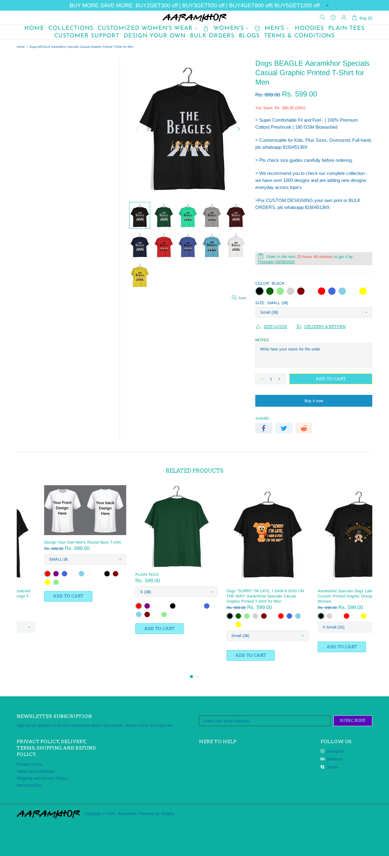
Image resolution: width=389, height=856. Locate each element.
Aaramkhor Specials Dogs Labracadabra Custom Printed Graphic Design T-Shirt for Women (327, 596)
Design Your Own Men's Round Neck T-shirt (55, 542)
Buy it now (314, 400)
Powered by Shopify (156, 813)
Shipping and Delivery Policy (42, 778)
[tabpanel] (57, 549)
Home (21, 46)
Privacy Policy (29, 764)
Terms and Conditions (36, 771)
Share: (262, 418)
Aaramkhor (194, 17)
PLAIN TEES (119, 574)
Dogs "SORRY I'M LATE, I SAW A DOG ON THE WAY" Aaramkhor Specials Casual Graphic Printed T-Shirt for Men (238, 596)
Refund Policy (29, 785)
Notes (262, 340)
